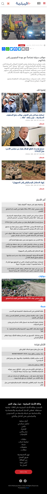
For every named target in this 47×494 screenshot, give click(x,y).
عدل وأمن (24, 431)
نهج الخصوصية (24, 454)
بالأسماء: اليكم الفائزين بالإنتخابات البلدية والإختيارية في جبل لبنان (24, 383)
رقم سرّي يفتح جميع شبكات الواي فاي (31, 349)
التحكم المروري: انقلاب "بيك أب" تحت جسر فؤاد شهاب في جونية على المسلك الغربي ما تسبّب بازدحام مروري (24, 234)
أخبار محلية (23, 421)
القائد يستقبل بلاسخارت (35, 365)
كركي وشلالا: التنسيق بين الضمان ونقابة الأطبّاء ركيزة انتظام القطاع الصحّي (23, 336)
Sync (27, 488)
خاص (24, 426)
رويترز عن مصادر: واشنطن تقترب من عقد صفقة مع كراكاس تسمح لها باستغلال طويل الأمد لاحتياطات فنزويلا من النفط (24, 245)
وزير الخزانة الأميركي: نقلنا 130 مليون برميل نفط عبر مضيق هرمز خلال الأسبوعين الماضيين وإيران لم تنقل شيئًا (24, 228)
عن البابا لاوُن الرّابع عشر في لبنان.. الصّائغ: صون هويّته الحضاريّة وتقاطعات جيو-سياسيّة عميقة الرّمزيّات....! (25, 370)
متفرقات (23, 447)
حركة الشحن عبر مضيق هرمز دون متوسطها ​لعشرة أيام (26, 240)
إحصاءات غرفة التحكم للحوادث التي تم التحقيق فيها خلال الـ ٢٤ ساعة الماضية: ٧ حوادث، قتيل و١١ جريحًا (24, 263)
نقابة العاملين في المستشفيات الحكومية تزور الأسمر (26, 311)
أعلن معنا (23, 462)
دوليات (42, 276)
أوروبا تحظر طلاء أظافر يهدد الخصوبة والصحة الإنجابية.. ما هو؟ (25, 330)
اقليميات (23, 434)
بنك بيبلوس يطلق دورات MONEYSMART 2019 (27, 354)
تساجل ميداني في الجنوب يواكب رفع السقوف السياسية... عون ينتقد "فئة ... (25, 116)
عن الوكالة (23, 460)
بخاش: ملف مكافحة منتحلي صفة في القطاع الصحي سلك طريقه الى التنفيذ (24, 316)
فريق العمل (23, 457)
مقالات (23, 449)
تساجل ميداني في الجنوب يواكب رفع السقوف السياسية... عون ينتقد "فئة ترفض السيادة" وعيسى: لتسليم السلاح (24, 216)
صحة (43, 306)
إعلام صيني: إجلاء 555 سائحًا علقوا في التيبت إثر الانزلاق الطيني (24, 210)
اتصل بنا (23, 465)
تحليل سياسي (23, 423)
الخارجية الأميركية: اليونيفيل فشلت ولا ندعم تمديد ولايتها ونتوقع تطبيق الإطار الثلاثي (25, 256)
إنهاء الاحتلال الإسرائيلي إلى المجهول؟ (28, 182)
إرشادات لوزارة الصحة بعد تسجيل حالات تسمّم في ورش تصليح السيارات (25, 323)
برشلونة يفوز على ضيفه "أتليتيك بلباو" (30, 204)
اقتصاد (23, 429)
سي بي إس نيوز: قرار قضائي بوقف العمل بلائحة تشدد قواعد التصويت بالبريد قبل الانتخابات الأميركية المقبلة (25, 270)
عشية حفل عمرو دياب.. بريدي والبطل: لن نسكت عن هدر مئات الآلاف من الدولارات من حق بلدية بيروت (25, 377)
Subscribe (23, 472)
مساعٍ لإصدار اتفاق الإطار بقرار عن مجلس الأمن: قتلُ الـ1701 (24, 150)
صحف (41, 123)
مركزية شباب (23, 441)
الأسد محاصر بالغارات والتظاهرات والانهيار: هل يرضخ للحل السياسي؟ (25, 359)
